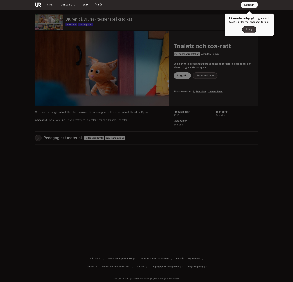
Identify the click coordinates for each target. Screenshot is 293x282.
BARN (85, 5)
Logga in (249, 4)
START (50, 5)
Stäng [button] (249, 29)
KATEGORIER (66, 5)
